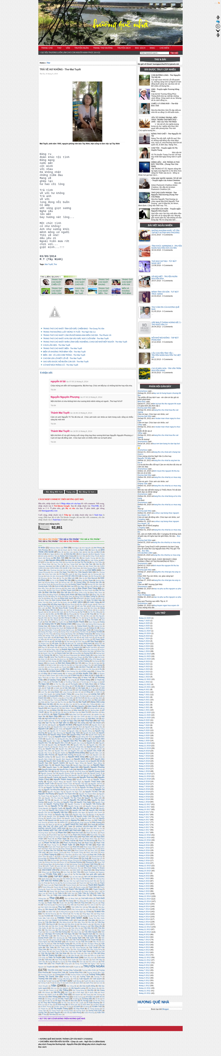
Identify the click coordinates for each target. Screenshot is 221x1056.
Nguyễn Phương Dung (77, 771)
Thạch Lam (47, 885)
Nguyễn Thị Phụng (46, 794)
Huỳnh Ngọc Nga (53, 649)
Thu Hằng (79, 901)
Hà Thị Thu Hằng (94, 612)
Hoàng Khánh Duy (84, 626)
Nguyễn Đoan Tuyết (63, 737)
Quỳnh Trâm (97, 866)
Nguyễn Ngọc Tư (53, 767)
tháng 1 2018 (144, 802)
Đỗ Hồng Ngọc (56, 604)
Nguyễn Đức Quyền (94, 741)
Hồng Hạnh (87, 643)
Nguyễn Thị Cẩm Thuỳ (87, 785)
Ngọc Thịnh (66, 716)
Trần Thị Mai (76, 943)
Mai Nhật (41, 702)
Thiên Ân (51, 893)
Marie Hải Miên (47, 704)
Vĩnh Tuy (141, 578)
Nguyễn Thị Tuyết (60, 800)
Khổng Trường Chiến (76, 659)
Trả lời (53, 390)
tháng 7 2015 (144, 878)
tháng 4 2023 (144, 669)
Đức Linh (41, 608)
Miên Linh (101, 704)
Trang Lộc (86, 916)
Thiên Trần (46, 895)
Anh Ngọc (75, 548)
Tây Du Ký (53, 883)
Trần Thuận (93, 947)
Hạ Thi (82, 612)
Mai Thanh (51, 702)
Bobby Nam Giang (67, 556)
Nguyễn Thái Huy (87, 777)
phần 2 (59, 856)
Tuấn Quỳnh (97, 979)
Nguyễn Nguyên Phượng (93, 767)
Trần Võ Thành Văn (50, 955)
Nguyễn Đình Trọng (45, 737)
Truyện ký (77, 967)
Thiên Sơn (71, 893)
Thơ (48, 63)
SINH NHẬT (76, 870)
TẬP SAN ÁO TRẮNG (50, 881)
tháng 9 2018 (144, 781)
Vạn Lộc (99, 983)
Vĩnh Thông (53, 997)
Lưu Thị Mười (81, 696)
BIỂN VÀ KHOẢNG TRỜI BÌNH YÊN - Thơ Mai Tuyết (64, 352)
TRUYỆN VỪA (53, 970)
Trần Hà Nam (69, 926)
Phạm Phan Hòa (91, 839)
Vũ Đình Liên (73, 1004)
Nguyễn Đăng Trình (77, 734)
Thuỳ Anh (84, 903)
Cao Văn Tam (87, 564)
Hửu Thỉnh (59, 655)
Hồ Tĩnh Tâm (80, 641)
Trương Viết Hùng (63, 979)
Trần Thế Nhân (56, 942)
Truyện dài (50, 967)
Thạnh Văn (53, 891)
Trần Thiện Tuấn (63, 947)
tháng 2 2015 (144, 891)
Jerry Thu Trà (55, 657)
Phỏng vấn (53, 858)
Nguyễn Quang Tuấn (66, 773)
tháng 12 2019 (145, 743)
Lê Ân (100, 669)
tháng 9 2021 (144, 689)
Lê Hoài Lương (56, 673)
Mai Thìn (72, 702)
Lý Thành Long (56, 698)
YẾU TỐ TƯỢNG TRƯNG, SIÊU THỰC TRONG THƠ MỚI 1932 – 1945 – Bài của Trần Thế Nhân (164, 119)
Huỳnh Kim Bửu (91, 647)
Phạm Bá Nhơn (91, 833)
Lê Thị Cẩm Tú (54, 682)
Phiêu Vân (85, 856)
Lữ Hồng (87, 692)
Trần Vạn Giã (100, 951)
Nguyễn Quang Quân (96, 771)
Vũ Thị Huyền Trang (59, 1009)
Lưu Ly (40, 696)
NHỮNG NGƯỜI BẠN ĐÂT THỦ (88, 826)
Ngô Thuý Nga (87, 721)
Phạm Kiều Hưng (96, 835)
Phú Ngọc (63, 858)
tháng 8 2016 (144, 845)
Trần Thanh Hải (92, 940)
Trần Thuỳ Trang (55, 949)
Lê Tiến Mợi (76, 686)
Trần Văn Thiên (75, 953)
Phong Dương (97, 856)
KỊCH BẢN (42, 661)
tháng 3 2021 (144, 705)
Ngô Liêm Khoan (79, 718)
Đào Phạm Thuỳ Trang (87, 588)
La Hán (53, 665)
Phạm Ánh (62, 833)
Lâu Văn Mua (90, 669)
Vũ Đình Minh (85, 1004)
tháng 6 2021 (144, 697)
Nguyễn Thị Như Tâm (93, 792)
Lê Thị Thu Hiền (59, 684)
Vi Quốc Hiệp (92, 992)
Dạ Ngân (85, 576)
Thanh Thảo (61, 889)
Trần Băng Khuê (65, 922)
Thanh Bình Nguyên (96, 885)
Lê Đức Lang (86, 671)
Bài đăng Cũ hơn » (87, 492)
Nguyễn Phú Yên (44, 771)
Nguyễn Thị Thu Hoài (53, 798)
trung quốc (68, 963)
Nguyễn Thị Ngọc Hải (55, 792)
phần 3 (67, 856)
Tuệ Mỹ (40, 981)
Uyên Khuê (69, 983)
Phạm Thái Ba (70, 840)
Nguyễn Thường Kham (55, 804)
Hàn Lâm (89, 616)
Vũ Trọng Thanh (55, 1010)
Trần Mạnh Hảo (76, 932)
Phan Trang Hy (50, 854)
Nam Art (66, 712)
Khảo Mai (53, 659)
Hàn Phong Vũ (66, 618)
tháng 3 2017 (144, 827)
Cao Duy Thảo (57, 562)
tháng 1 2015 (144, 894)
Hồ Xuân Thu (57, 643)
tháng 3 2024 (144, 646)
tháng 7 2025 (144, 621)
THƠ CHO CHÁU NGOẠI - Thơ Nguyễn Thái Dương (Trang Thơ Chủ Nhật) (164, 195)
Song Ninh (87, 870)
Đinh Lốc (101, 598)
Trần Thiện (50, 947)
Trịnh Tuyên (72, 960)
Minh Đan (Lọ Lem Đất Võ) (61, 706)
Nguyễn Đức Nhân (53, 741)
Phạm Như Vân (76, 839)
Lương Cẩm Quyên (45, 694)
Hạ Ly (97, 610)
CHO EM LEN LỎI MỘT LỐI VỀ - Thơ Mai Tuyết (62, 358)
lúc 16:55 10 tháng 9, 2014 (81, 431)
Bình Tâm (54, 556)
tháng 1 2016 (144, 863)
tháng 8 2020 (144, 723)
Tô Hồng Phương (65, 911)
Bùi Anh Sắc (81, 556)
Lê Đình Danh (54, 671)
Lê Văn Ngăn (80, 688)
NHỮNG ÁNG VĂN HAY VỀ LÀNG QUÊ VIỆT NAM (71, 825)
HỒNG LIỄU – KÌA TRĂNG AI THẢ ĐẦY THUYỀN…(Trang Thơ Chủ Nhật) (165, 164)
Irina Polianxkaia (71, 655)
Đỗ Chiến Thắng (93, 602)
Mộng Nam (67, 710)
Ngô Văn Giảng (79, 723)
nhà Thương (42, 822)
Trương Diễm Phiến (89, 970)
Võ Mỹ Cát (48, 1001)
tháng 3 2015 (144, 889)
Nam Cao (75, 712)
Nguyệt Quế (64, 820)
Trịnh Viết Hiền (84, 960)
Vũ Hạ (69, 1006)
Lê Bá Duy (42, 671)
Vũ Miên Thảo (97, 1006)
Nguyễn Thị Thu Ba (81, 796)
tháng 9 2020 (144, 720)
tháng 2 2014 (144, 922)
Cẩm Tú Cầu (70, 566)
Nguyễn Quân (82, 773)
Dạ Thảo (53, 578)
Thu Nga (41, 903)
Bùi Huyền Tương (88, 558)
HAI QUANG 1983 (145, 553)
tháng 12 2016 (145, 835)
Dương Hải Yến (67, 582)
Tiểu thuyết (61, 909)
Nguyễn (53, 725)
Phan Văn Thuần (96, 854)
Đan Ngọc (81, 586)
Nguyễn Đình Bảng (95, 734)
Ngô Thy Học (51, 723)
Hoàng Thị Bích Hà (81, 632)
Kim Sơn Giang (64, 663)
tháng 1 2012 (144, 986)
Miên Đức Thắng (89, 704)
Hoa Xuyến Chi (60, 622)
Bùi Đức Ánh (59, 558)
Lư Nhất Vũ (98, 692)
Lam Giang (98, 665)
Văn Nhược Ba (93, 988)
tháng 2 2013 (144, 952)
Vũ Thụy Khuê (78, 1008)
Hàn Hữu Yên (78, 616)
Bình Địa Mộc (71, 554)
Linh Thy (44, 692)
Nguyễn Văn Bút (90, 808)
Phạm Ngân (62, 839)
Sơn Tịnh (66, 872)
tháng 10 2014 (145, 901)
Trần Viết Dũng (98, 953)
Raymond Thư (76, 868)
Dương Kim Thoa (44, 584)
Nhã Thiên (98, 820)
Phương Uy (90, 862)
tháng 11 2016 (145, 838)
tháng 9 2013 (144, 934)
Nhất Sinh (41, 824)
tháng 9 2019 (144, 751)
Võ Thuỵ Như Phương (49, 1002)
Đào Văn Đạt (50, 592)
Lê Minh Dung (63, 675)
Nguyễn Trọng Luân (75, 806)
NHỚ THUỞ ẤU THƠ (74, 824)
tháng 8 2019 (144, 753)
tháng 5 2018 (144, 792)
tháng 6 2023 (144, 664)
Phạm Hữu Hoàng (79, 835)
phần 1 (51, 856)
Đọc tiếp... (146, 551)
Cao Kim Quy (69, 562)
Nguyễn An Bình (65, 725)
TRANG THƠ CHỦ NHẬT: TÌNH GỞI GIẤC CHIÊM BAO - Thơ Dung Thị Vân (73, 329)
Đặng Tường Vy (92, 596)
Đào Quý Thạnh (54, 590)
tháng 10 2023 (145, 659)
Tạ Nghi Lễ (66, 874)
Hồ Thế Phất (56, 641)
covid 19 (71, 574)
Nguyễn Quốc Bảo (45, 775)
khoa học (63, 659)
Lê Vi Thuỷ (92, 688)
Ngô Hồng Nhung (64, 718)
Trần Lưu (48, 932)
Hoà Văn (48, 622)
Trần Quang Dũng (90, 936)
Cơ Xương (95, 574)
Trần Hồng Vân (96, 926)
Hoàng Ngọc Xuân (84, 630)
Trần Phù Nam (74, 936)
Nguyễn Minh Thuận (53, 761)
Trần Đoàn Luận (85, 924)
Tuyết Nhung (76, 981)
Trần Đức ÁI (98, 924)
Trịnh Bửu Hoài (72, 957)
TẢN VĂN (42, 876)
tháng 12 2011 (145, 988)
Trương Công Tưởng (70, 970)
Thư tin (61, 907)
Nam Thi (84, 712)
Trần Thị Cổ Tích (98, 942)
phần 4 (75, 856)
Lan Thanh (63, 667)
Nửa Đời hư (97, 828)
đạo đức (90, 586)
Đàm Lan (70, 586)
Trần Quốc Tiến (92, 938)
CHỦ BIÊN (91, 570)
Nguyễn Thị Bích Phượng (67, 785)
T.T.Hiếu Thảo (51, 874)
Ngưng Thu (75, 820)
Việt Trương (98, 994)
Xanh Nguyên (55, 1012)
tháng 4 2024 (144, 644)
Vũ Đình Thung (46, 1006)
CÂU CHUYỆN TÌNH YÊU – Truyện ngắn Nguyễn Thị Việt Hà (166, 355)
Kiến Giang (63, 661)
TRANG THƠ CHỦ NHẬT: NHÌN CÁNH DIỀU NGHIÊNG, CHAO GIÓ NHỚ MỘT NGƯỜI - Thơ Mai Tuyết (85, 342)
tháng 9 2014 (144, 904)
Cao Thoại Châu (44, 564)
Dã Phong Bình (96, 576)
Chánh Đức (93, 566)
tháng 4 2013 (144, 947)
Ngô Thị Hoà (55, 721)
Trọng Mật (51, 961)
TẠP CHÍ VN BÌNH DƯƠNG (94, 876)
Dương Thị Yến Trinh (94, 584)
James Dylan (85, 655)
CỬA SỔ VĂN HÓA (71, 576)
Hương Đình (88, 653)
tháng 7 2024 (144, 638)
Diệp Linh (71, 578)
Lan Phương (51, 667)
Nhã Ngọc (88, 820)
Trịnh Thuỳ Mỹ (60, 960)
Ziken (60, 1014)
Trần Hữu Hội (88, 928)
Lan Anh (41, 667)
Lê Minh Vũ (86, 675)
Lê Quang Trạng (54, 680)
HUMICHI (76, 645)
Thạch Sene (58, 885)
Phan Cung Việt (89, 847)
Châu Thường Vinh (53, 570)
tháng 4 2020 (144, 733)
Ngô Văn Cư (64, 723)
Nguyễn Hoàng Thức (60, 747)
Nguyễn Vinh (51, 816)
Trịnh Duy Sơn (89, 957)
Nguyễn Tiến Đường (93, 804)
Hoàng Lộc (93, 628)
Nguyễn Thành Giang (63, 779)
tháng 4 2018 (144, 794)
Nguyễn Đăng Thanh (58, 734)
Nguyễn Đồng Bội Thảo (84, 737)
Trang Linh (76, 916)
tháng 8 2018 (144, 784)
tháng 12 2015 (145, 866)
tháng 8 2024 (144, 636)
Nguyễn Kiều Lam (95, 753)
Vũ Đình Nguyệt (98, 1004)
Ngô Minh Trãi (93, 718)
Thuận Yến (63, 903)
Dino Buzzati (92, 578)
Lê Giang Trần (99, 671)
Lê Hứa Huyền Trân (84, 673)
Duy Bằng (78, 580)
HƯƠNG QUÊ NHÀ (153, 1002)
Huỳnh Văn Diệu (88, 651)
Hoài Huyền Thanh (76, 622)
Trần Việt (87, 953)
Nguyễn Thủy (68, 802)
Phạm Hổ (67, 835)
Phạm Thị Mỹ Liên (51, 843)
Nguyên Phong (97, 769)
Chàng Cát (82, 566)
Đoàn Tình (42, 602)
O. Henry (95, 830)
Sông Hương (100, 870)
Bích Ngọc (50, 554)
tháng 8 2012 (144, 968)
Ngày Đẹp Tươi (74, 714)
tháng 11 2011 (144, 991)
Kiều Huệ (74, 661)
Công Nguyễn (82, 574)
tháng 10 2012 (145, 963)
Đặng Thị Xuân (56, 596)
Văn (53, 985)
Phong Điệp (42, 858)
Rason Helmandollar (45, 868)
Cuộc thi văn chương (53, 576)
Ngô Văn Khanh (95, 723)
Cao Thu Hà (58, 564)
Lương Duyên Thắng (63, 694)
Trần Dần (91, 922)
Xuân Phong (76, 1012)
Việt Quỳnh (76, 994)
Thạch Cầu (93, 883)
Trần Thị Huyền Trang (61, 943)
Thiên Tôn (100, 893)
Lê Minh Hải (75, 675)
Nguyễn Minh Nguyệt (63, 759)
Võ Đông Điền (87, 999)
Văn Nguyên (64, 988)
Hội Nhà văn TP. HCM (72, 643)
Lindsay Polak (58, 690)
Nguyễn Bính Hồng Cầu (93, 727)
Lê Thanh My (99, 680)
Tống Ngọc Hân (88, 914)
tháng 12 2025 (145, 618)
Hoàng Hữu (70, 626)
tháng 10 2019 (145, 748)
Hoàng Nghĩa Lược (67, 630)
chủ (83, 570)
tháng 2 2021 (144, 707)
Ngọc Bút (41, 716)
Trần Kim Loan (50, 930)
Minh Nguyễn (93, 706)
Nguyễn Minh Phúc (82, 759)
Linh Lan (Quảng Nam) (83, 690)
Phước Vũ (63, 862)
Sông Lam (45, 872)
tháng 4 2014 (144, 917)
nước (87, 830)
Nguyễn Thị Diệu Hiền (54, 787)
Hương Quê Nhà (144, 408)
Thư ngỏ (101, 905)
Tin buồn (86, 909)
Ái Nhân (41, 548)
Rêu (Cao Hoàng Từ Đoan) (94, 868)
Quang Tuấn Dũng (91, 864)
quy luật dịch (62, 866)
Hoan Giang (92, 622)
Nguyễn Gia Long (77, 743)
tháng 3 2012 (144, 980)
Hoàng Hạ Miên (56, 626)
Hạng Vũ (87, 618)
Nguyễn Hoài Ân (44, 747)
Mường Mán (95, 710)
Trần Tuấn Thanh (84, 951)
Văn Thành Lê (51, 990)
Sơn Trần (76, 872)
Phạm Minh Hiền (87, 837)
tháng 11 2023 (145, 656)
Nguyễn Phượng (60, 771)
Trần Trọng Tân (43, 951)
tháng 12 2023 (145, 654)
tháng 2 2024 (144, 649)
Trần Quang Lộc (59, 938)
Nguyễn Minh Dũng (76, 757)
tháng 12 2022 (145, 679)
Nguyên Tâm (87, 775)
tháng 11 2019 (145, 746)
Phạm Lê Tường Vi (55, 837)
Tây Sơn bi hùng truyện (68, 883)
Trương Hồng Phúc (76, 972)
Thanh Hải (57, 887)
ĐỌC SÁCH (78, 602)
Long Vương (67, 692)
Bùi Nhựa (68, 560)
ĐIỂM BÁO (80, 598)
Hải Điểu (51, 614)
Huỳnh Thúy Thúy (73, 651)
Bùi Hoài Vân (74, 558)
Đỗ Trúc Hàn (70, 606)
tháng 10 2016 (145, 840)
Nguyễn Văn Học (61, 812)
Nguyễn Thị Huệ (69, 789)
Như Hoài (91, 824)
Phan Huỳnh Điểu (79, 848)
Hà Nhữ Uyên (58, 612)
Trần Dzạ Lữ (50, 924)
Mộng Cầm (56, 710)
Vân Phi (57, 992)
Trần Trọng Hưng (96, 949)
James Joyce (97, 655)
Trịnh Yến (41, 961)
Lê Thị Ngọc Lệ (94, 682)
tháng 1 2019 (144, 771)
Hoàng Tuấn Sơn (52, 635)
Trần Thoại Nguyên (79, 947)
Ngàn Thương (59, 714)
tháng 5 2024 (144, 641)
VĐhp (140, 433)
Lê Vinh (102, 688)
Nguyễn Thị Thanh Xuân (61, 796)
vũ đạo (50, 1004)
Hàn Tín (78, 618)
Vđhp (140, 425)
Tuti (47, 981)
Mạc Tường (55, 700)
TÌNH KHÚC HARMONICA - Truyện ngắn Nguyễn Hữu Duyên (167, 247)
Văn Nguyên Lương (78, 988)
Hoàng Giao (42, 626)
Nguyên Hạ (91, 743)
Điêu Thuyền (91, 598)
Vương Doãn (68, 1010)
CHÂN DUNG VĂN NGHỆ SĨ (59, 568)
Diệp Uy (81, 578)
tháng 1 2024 (144, 651)
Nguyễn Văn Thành (45, 814)
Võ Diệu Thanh (63, 999)
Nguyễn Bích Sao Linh (62, 727)
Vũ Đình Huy (60, 1004)
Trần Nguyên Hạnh (85, 934)
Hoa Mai (81, 620)
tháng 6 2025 (144, 623)
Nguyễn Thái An (52, 777)
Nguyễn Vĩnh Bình (66, 816)
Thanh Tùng (97, 889)
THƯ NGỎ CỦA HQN (48, 907)
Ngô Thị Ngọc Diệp (70, 721)
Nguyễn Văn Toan (79, 814)
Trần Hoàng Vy (82, 926)
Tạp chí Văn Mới (75, 876)
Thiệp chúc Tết (83, 895)
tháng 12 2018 (145, 774)
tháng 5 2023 (144, 667)
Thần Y (97, 891)
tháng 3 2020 (144, 735)
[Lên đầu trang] (218, 19)
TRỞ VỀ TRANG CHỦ (49, 1025)
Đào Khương (56, 588)
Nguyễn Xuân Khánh (54, 818)
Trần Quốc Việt (54, 940)
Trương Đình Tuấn (58, 972)
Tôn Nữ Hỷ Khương (49, 914)
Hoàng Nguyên (99, 630)
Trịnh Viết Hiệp (97, 960)
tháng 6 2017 (144, 820)
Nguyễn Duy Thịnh (73, 733)
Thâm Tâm (88, 891)
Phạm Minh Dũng (71, 837)
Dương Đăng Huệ (51, 582)
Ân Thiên (74, 550)
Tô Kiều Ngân (78, 911)
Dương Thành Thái (77, 584)
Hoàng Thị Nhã (96, 632)
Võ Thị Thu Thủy (99, 1001)
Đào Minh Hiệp (69, 588)
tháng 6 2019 (144, 758)
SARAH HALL (65, 870)
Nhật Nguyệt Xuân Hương (80, 822)
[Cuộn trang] (218, 32)
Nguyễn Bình (77, 727)
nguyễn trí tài (58, 381)
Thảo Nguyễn (76, 891)
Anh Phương (43, 550)
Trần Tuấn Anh (70, 951)
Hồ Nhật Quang (74, 639)
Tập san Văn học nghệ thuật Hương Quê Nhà (80, 881)
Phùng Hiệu (55, 860)
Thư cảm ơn (91, 905)
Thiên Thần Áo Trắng (86, 893)
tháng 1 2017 (144, 832)
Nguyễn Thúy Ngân (84, 802)
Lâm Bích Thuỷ (84, 667)
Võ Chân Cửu (91, 997)
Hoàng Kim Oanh (57, 628)
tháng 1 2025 (144, 628)
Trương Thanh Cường (78, 974)
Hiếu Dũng (54, 620)
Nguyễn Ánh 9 (97, 725)
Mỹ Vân (58, 712)
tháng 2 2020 (144, 738)
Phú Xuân (85, 858)
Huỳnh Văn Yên (48, 653)
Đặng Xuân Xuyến (66, 598)
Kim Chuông (84, 661)
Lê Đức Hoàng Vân (71, 671)
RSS (216, 3)
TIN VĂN (95, 909)
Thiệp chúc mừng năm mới (63, 895)
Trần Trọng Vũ (57, 951)
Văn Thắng (63, 990)
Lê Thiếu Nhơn (87, 684)
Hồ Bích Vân (71, 637)
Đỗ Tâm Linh (99, 604)
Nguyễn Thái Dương (68, 777)
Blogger (165, 1009)
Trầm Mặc (91, 920)
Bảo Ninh (79, 552)
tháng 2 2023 (144, 674)
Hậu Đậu (44, 620)
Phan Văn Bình (66, 854)
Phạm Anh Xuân (77, 833)
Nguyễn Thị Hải (71, 787)
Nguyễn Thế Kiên (81, 783)
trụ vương (61, 961)
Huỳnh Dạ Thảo (65, 647)
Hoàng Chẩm (66, 624)
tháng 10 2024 (145, 633)
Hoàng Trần (142, 484)
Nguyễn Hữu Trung (45, 753)
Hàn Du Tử (65, 616)
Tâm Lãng (56, 879)
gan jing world (82, 608)
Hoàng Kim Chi (43, 628)
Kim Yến (88, 663)
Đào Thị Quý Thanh (86, 590)
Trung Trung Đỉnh (81, 963)
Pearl (53, 833)
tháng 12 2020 (145, 712)
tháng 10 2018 (145, 779)
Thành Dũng (46, 887)
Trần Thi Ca (85, 942)
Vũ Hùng (86, 1006)
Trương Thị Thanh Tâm (48, 977)
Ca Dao (47, 562)
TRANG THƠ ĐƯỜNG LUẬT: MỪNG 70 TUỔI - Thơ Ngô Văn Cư (69, 332)
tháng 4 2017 (144, 825)
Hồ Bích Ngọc (59, 637)
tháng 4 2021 (144, 702)
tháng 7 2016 (144, 848)
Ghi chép (94, 608)
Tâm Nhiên (66, 879)
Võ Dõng (76, 999)
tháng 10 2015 (145, 871)
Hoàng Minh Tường (51, 630)
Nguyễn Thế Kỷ (96, 783)
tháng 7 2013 (144, 940)
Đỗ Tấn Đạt (45, 606)
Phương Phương (76, 862)
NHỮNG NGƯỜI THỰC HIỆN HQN (52, 828)
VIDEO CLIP (51, 994)
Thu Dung (69, 901)
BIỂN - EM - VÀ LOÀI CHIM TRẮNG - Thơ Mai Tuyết (64, 355)
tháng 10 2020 (145, 718)
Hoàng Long (81, 628)
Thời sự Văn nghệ (56, 901)
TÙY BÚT (63, 981)
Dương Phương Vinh (60, 584)
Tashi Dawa (46, 879)
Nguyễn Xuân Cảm (84, 816)
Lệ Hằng (44, 673)
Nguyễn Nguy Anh (71, 767)
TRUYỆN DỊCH (64, 967)
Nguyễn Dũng (87, 731)
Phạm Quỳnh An (56, 840)
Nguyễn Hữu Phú (61, 751)
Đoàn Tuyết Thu (54, 602)
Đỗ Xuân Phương (95, 606)
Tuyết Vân (87, 981)
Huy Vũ (44, 647)
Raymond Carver (61, 868)
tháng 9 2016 (144, 843)
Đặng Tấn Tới (97, 594)
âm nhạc (54, 550)
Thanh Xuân (64, 891)
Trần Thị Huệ (45, 943)
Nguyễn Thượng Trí (75, 804)
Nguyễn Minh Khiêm (45, 759)
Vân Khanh (46, 992)
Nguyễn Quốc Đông (61, 775)
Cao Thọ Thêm (97, 562)
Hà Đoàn (89, 610)
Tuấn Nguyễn (84, 979)
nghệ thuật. (87, 714)
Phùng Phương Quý (89, 860)
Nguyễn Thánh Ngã (73, 781)
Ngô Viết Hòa (43, 725)
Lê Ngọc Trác (54, 677)
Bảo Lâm (69, 552)
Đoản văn (66, 602)
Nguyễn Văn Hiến (79, 810)
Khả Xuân (100, 657)
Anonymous (142, 391)
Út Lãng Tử (59, 983)
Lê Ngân (97, 675)
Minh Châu (44, 706)
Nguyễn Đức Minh (81, 739)
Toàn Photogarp (144, 595)
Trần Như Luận (47, 936)
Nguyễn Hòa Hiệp (95, 745)
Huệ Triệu (66, 645)
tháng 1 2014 (144, 924)
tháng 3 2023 (144, 672)
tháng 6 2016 (144, 850)
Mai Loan (97, 700)
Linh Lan (69, 690)
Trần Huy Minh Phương (60, 928)
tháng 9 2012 (144, 965)
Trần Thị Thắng (54, 945)
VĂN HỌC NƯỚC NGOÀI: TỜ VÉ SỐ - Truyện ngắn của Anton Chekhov (166, 179)
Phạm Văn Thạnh (54, 847)
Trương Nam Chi (61, 974)
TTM (74, 979)
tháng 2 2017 (144, 830)
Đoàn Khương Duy (76, 600)
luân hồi (78, 692)
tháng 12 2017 (145, 804)
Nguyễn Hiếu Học (79, 745)
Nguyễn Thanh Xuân (64, 783)
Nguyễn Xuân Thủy (89, 818)
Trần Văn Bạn (46, 953)
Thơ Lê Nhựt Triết (71, 898)
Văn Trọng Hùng (78, 990)
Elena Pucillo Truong (66, 608)
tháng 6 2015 (144, 881)
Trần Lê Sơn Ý (76, 930)
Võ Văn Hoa (65, 1002)
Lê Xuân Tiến (46, 690)
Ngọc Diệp (53, 716)
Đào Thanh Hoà (69, 590)
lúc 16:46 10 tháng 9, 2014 (81, 413)
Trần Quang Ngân (75, 938)
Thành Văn (42, 891)
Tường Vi (44, 983)
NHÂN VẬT (64, 822)
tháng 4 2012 (144, 978)
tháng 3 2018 (144, 797)
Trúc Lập (82, 961)
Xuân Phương (89, 1012)
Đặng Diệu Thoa (96, 592)
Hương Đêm (77, 653)
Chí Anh (66, 570)
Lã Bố (46, 665)
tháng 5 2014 (144, 914)
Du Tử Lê (53, 580)
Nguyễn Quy (76, 775)
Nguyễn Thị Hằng (86, 787)
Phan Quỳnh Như (81, 850)
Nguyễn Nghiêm (59, 763)
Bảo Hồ (60, 552)
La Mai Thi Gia (64, 665)
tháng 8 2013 (144, 937)
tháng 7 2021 (144, 695)
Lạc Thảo (75, 665)
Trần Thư (67, 949)
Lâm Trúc (65, 669)
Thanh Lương (81, 887)
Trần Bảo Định (50, 922)
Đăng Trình (79, 596)
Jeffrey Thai (42, 657)
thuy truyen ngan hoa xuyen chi (166, 605)
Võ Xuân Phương (92, 1002)
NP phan (87, 828)
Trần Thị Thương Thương (71, 945)
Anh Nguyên (86, 548)
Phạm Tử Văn (86, 845)
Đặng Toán (68, 596)
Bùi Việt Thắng (93, 560)
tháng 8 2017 (144, 815)
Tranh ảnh (81, 920)
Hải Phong (70, 614)
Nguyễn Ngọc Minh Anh (81, 765)
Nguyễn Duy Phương (55, 733)
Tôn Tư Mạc (75, 914)
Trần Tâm (65, 940)
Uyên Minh (79, 983)
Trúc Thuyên (56, 963)
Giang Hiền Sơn (51, 610)
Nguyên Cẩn (43, 729)
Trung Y (93, 963)
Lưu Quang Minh (52, 696)
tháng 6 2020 (144, 728)
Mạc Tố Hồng (43, 700)
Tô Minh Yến (99, 912)
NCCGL (47, 714)
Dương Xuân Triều (45, 586)
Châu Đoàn (76, 568)
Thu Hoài (99, 901)
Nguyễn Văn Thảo (62, 814)
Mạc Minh (99, 698)
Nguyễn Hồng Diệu (77, 747)
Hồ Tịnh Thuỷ (92, 641)
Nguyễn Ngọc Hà (44, 765)
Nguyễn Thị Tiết (44, 800)
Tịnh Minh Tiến (51, 911)
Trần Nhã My (99, 934)
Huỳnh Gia (78, 647)
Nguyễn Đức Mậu (66, 739)
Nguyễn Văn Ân (72, 808)
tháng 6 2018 (144, 789)
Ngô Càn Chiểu (79, 716)
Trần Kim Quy (63, 930)
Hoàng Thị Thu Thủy (45, 634)
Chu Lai (53, 572)
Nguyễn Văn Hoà (95, 810)
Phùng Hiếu (42, 860)
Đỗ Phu (80, 604)
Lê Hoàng (69, 673)
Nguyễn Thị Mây (144, 458)
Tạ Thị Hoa (77, 874)
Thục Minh (74, 903)
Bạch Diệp (84, 550)
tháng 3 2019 (144, 766)
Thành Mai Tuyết (60, 413)
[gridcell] (57, 203)
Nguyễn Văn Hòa (44, 812)
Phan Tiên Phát (92, 852)
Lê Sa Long (70, 680)
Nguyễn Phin (82, 769)
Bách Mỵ (94, 550)
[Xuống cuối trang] (218, 37)
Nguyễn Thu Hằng (54, 802)
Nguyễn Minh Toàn (70, 761)
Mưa (86, 710)
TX (51, 983)
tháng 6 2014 (144, 912)
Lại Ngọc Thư (86, 665)
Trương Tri (98, 976)
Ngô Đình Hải (50, 718)
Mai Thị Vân (62, 702)
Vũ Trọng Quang (93, 1008)
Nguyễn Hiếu (65, 745)
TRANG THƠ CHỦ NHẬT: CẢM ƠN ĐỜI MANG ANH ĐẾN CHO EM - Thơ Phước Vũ (77, 335)
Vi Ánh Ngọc (79, 992)
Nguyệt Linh (52, 820)
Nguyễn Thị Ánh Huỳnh (46, 785)
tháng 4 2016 (144, 855)
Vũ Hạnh (77, 1006)
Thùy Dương (59, 905)
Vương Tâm (42, 1012)
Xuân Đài (66, 1012)
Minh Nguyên (79, 706)
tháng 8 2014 (144, 906)
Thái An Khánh (71, 885)
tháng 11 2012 (145, 960)
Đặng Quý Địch (83, 594)
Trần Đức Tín (56, 926)
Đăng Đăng (42, 594)
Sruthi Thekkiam (89, 872)
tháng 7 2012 (144, 970)
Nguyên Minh (60, 757)
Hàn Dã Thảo (53, 616)
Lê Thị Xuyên (73, 684)
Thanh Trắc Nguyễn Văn (79, 889)
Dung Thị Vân (65, 580)
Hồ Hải (97, 637)
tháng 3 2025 (144, 626)
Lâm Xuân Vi (78, 669)
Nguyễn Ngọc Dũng (76, 763)
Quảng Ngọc (47, 864)
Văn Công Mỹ (71, 986)
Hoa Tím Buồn (92, 620)
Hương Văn (48, 655)
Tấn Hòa (76, 879)
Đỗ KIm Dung (69, 604)
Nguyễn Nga (43, 763)
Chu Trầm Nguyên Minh (83, 572)
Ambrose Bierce (55, 548)
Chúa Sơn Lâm (50, 574)
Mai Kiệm (88, 700)
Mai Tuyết (49, 264)
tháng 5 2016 (144, 853)
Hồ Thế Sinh (68, 641)
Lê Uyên (57, 688)
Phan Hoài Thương (51, 848)
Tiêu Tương (76, 909)
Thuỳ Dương (47, 905)
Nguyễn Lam (97, 755)
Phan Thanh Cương (56, 852)
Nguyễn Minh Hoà (95, 757)
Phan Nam (67, 850)
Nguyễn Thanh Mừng (55, 781)
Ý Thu (44, 1014)
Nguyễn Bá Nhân (44, 727)
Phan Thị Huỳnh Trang (75, 852)
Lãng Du (72, 667)
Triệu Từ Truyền (55, 957)
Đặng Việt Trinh (51, 598)
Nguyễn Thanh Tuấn (46, 783)
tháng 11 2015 (145, 868)
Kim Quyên (51, 663)
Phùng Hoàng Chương (70, 860)
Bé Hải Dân (89, 552)
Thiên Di (61, 893)
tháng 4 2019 (144, 763)
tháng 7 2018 (144, 786)
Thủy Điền (70, 905)
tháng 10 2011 (145, 993)
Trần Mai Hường (61, 932)
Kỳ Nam (97, 663)
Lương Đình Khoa (81, 694)
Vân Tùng (68, 992)
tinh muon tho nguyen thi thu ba (166, 471)
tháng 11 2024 (145, 631)
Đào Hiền (99, 586)
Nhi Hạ (59, 824)
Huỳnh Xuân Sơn (63, 653)
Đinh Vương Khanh (59, 600)
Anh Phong (98, 548)
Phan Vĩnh (42, 856)
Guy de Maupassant (76, 610)
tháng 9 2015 (144, 873)
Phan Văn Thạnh (81, 854)
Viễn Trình (63, 994)
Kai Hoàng (67, 657)
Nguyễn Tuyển (56, 808)
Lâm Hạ (41, 669)
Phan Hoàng (65, 848)
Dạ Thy (61, 578)
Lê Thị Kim (82, 682)
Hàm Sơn (41, 616)
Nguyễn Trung (91, 806)
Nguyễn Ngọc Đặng (94, 763)
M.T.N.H (79, 698)
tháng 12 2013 (145, 927)
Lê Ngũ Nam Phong (69, 677)
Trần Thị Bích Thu (72, 942)
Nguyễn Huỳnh (96, 749)
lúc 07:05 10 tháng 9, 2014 (77, 382)
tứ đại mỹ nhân (99, 981)
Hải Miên (60, 614)
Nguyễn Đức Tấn (44, 743)
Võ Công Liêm (50, 999)
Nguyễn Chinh (71, 729)
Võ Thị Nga (84, 1001)
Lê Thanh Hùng (83, 680)
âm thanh (64, 550)
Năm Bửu (95, 712)
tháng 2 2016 (144, 860)
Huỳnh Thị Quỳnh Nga (56, 651)
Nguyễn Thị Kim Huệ (85, 789)
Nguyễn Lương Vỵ (45, 757)
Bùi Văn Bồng (80, 560)
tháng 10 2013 (145, 932)
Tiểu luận (91, 907)
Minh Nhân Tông (68, 708)
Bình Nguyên (83, 554)
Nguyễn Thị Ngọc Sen (74, 792)
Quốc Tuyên (49, 866)
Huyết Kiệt (53, 647)
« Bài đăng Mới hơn (53, 492)
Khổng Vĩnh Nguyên (95, 659)
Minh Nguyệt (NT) (54, 708)
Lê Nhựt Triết (86, 677)
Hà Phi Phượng (71, 612)
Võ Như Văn (72, 1001)
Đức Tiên (51, 608)
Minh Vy (80, 708)
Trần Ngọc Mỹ (69, 934)
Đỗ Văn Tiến (81, 606)
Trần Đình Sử (72, 924)
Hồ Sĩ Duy (86, 639)
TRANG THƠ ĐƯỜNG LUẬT (62, 920)
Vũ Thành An (43, 1008)
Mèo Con (69, 704)
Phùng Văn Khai (51, 862)
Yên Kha (52, 1014)
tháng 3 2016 (144, 858)
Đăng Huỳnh (53, 594)
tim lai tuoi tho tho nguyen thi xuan (167, 404)
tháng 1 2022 (144, 682)
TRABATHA (57, 916)
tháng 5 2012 (144, 975)
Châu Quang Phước (90, 568)
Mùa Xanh (77, 710)
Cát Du (99, 564)
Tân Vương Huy (98, 879)
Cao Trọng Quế (72, 564)
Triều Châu (83, 955)
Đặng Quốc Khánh (68, 594)
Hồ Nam (50, 639)
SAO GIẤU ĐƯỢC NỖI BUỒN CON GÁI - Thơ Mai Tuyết (65, 362)
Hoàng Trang (60, 634)
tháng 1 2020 (144, 741)
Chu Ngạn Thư (64, 572)
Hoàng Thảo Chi (66, 632)
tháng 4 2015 (144, 886)
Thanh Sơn (50, 889)
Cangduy (141, 519)
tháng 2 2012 (144, 983)
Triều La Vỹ (94, 955)
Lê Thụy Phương (51, 686)
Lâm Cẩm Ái (97, 667)
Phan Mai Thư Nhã (53, 850)
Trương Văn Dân (45, 979)
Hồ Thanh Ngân (98, 639)
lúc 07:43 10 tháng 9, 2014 (91, 397)
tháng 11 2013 (145, 929)
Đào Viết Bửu (66, 592)
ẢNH (66, 548)
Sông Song (56, 872)
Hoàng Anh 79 (50, 624)
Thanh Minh (92, 887)
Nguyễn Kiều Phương (46, 755)
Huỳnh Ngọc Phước (70, 649)
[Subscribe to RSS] (109, 271)
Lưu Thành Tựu (68, 696)
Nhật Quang (96, 822)
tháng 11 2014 (145, 899)
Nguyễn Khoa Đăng (76, 753)
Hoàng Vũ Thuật (80, 635)
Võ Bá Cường (78, 997)
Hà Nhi (48, 612)
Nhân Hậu (53, 822)
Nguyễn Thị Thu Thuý (72, 798)
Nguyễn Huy (50, 749)
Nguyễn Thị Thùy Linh (93, 798)
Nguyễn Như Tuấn (66, 769)
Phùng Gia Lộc (97, 858)
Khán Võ (44, 659)
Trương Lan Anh (46, 974)
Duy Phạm (89, 580)
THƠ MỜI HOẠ (87, 898)
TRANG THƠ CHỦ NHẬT (69, 918)
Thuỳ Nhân (80, 905)
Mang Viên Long (97, 702)
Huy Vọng (100, 645)
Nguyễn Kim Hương (65, 755)
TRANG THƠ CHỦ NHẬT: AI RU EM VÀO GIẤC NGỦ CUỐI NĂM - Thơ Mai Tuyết (76, 338)
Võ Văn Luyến (78, 1002)
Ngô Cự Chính (93, 716)
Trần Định (61, 924)
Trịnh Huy (48, 960)
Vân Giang (100, 990)
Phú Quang (74, 858)
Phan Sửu (94, 850)
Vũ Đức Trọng (59, 1006)
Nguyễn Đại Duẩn (89, 733)
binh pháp (44, 556)
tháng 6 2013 (144, 942)
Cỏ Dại (62, 574)
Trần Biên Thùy (79, 922)
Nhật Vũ (51, 824)
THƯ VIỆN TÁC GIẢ (78, 907)
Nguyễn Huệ (91, 747)
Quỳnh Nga (84, 866)
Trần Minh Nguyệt (90, 932)
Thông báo (42, 898)
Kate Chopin (78, 657)
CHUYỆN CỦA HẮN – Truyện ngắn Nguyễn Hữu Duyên (166, 210)
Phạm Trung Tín (53, 845)
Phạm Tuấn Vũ (68, 845)
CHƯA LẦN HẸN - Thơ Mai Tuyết (56, 345)
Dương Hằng (81, 582)
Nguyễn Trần (43, 806)
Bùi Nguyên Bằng (53, 560)
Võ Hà (97, 999)
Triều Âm (74, 955)
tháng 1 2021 (144, 710)
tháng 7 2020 (144, 725)
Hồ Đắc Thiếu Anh (85, 637)
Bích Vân (60, 554)
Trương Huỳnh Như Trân (95, 972)
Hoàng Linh (70, 628)
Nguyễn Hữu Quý (77, 751)
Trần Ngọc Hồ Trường (52, 934)
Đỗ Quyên (89, 604)
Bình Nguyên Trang (97, 554)
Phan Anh (76, 847)
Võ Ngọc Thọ (60, 1001)
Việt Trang (87, 994)
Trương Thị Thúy (70, 976)
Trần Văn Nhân (61, 953)
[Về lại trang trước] (218, 23)
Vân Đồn (90, 990)
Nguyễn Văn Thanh (95, 812)
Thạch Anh (83, 883)
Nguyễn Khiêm (60, 753)
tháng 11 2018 (145, 776)
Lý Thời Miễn (68, 698)
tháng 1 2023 (144, 677)
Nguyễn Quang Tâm (48, 773)
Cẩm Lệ (59, 566)
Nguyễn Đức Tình (61, 743)
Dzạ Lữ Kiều (59, 586)
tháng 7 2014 (144, 909)
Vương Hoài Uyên (95, 1010)
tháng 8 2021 (144, 692)
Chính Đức (75, 570)
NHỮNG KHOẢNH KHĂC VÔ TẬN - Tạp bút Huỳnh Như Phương (166, 232)
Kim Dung (95, 661)
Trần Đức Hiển (43, 926)
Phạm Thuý (89, 843)
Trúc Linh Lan (93, 961)
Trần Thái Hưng (78, 940)
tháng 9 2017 (144, 812)
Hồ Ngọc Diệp (60, 639)
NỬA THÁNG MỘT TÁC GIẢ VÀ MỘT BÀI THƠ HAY (59, 830)
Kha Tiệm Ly (89, 657)
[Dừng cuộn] (218, 28)
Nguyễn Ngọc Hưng (62, 765)
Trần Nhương (61, 936)
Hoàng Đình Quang (95, 624)
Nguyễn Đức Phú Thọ (72, 741)
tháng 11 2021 (145, 684)
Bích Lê (41, 554)
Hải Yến (99, 614)
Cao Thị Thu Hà (83, 562)
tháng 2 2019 (144, 769)
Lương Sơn (95, 694)
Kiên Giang (52, 661)
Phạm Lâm (42, 837)
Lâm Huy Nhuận (53, 669)
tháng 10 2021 (145, 687)
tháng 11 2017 (145, 807)
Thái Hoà (82, 885)
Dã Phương (42, 578)
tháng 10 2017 (145, 809)
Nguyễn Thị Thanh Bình (67, 794)
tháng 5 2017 (144, 822)
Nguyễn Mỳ (84, 761)
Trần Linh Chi (89, 930)
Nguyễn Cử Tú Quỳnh (58, 731)
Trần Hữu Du (76, 928)
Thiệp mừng (97, 895)
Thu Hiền (89, 901)
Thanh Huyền (68, 887)
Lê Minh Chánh (50, 675)
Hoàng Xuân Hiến (95, 635)
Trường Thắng (95, 974)
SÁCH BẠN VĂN (49, 870)
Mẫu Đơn (59, 704)
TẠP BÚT (58, 876)
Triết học (65, 955)
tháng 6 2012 (144, 973)
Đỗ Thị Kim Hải (57, 606)
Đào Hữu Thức (43, 588)
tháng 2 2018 (144, 799)
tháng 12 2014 (145, 896)
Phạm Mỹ (51, 839)
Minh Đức (142, 402)
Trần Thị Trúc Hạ (90, 945)
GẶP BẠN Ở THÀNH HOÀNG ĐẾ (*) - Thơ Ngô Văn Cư (167, 323)
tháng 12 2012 (145, 957)
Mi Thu (77, 704)
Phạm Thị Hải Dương (86, 840)
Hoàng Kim (98, 626)
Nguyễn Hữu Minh (45, 751)
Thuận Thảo (51, 903)
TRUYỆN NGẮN (93, 966)
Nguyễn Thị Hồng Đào (52, 789)
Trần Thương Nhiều (80, 949)
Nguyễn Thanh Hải (83, 779)
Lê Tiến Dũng (64, 686)
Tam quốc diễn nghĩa (94, 874)
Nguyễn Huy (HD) (65, 749)
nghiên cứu (98, 714)
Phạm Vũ (66, 847)
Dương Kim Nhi (96, 582)
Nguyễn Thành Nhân (92, 781)
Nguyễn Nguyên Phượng (65, 397)
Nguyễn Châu (58, 729)
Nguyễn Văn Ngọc (78, 812)
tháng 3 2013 (144, 950)
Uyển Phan (90, 983)
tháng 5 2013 (144, 945)
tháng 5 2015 (144, 883)
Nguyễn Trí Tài (57, 806)
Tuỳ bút (54, 981)
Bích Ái (99, 552)
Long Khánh (54, 692)
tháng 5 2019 (144, 761)
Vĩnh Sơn (41, 997)
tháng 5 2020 (144, 730)
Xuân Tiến (100, 1012)
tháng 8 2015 (144, 876)
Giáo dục (63, 610)
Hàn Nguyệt (54, 618)
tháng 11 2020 (145, 715)
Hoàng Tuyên (66, 635)
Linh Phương (99, 690)
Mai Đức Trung (67, 700)
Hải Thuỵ (90, 614)
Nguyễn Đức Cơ (51, 739)
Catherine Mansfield (45, 566)
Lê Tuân (47, 688)
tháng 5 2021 (144, 700)
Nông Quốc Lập (75, 828)
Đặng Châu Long (80, 592)
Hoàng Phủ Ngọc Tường (49, 632)
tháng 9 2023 (144, 661)
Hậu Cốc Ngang (98, 618)
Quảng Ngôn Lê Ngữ (62, 864)
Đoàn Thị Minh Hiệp (94, 600)
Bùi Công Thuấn (93, 556)
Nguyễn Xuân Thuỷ (72, 818)
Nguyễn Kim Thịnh (83, 755)
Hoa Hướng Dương (68, 620)
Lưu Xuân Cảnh (94, 696)
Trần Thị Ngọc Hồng (91, 943)
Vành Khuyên (43, 986)
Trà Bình (47, 916)
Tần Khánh (86, 879)
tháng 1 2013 (144, 955)
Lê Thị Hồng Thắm (69, 682)
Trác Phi (67, 916)
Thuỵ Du (95, 903)
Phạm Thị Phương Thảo (72, 843)
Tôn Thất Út (63, 914)
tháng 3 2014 (144, 919)
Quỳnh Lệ (73, 866)
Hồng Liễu (98, 643)
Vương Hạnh (80, 1010)
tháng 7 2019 (144, 756)
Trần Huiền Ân (43, 928)
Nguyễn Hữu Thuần (94, 751)
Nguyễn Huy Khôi (81, 749)
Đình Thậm (45, 600)
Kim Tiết (78, 663)
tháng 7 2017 (144, 817)
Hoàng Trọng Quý (85, 634)
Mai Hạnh (79, 700)
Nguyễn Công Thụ (85, 729)
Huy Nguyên (88, 645)
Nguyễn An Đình (83, 725)
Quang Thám (76, 864)
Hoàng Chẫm (80, 624)
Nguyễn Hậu (52, 745)
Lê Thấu (44, 682)
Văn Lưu (54, 988)
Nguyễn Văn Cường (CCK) (59, 810)
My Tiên (50, 712)
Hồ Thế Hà (45, 641)
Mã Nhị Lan (89, 698)
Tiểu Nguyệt (49, 909)
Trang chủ (70, 492)
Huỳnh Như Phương (90, 649)
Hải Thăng (80, 614)
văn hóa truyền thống (87, 986)
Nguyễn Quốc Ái (96, 773)
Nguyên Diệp (74, 731)
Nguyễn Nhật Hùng (49, 769)
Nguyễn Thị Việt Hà (78, 800)
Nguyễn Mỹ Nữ (96, 761)
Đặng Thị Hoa (43, 596)
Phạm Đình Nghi (55, 835)
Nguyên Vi (92, 814)
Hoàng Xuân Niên (44, 637)
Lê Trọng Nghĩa (89, 686)
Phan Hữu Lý (93, 848)
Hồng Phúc (42, 645)
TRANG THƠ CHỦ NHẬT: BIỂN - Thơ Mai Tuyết (62, 348)
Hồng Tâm (54, 645)
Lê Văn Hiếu (67, 688)
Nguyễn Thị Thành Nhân (87, 794)
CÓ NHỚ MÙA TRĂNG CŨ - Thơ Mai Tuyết (60, 365)
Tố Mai (88, 911)
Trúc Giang (72, 961)
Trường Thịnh (85, 976)
